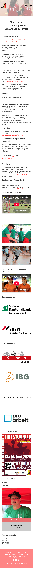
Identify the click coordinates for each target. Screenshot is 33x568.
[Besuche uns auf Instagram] (17, 560)
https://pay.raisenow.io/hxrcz (15, 81)
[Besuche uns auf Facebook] (14, 560)
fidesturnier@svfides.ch (16, 525)
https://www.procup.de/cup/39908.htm (13, 135)
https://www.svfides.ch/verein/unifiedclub (17, 174)
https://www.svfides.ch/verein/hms (15, 189)
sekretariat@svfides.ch (11, 554)
